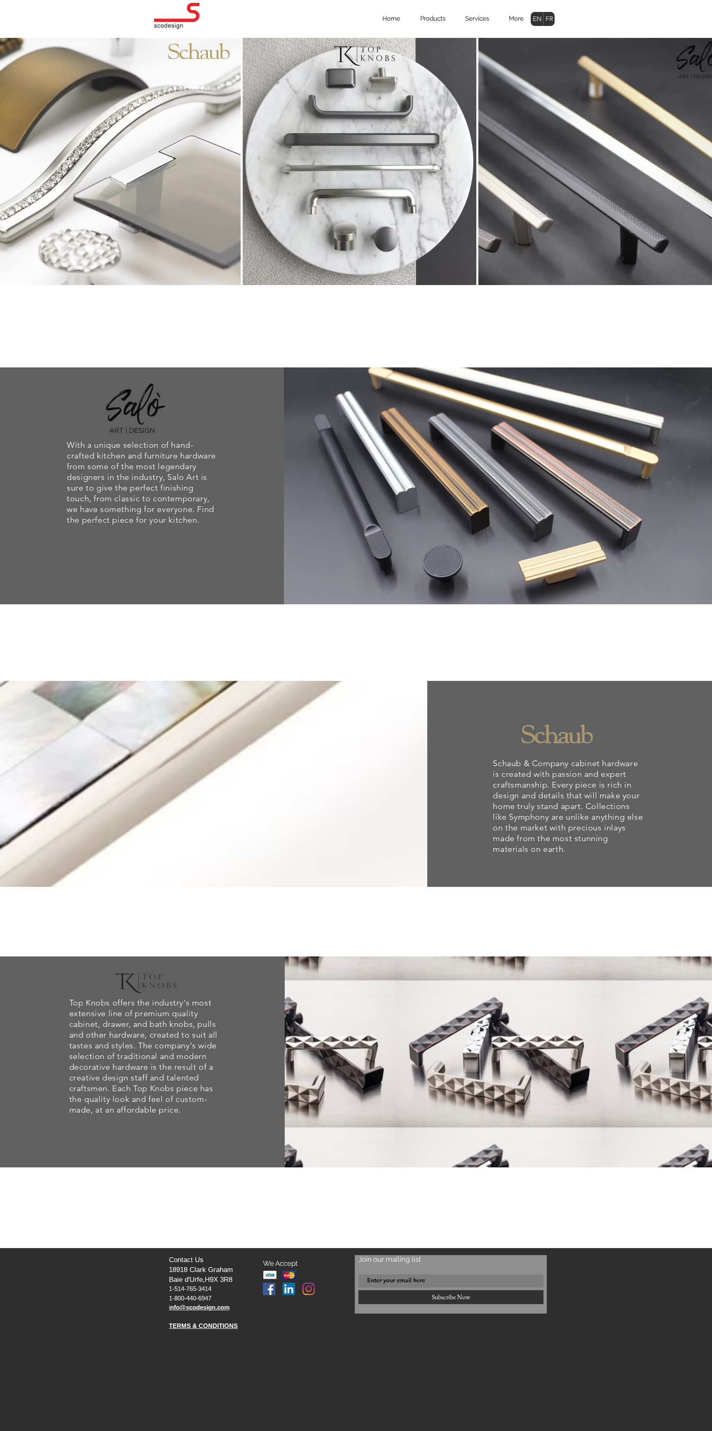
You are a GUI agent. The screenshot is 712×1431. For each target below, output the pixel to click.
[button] (432, 18)
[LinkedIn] (289, 1289)
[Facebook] (269, 1289)
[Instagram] (308, 1289)
